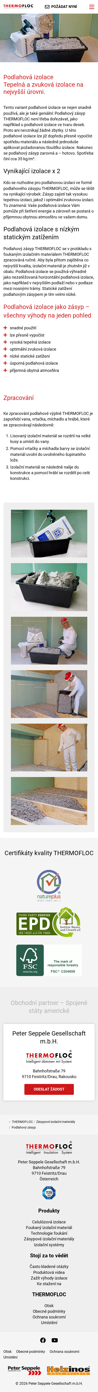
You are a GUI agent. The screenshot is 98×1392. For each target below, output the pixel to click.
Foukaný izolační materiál (49, 1227)
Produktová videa (49, 1272)
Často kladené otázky (49, 1266)
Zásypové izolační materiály (49, 1239)
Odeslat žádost (49, 1089)
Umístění (49, 1322)
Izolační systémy (49, 1244)
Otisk (49, 1305)
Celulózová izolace (49, 1222)
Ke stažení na (49, 1283)
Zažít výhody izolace (49, 1278)
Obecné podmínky (49, 1311)
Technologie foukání (49, 1233)
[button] (49, 533)
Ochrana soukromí (49, 1317)
